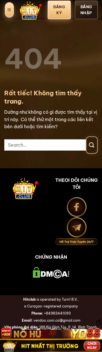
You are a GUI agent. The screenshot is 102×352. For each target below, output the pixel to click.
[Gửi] (92, 145)
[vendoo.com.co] (30, 10)
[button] (9, 10)
